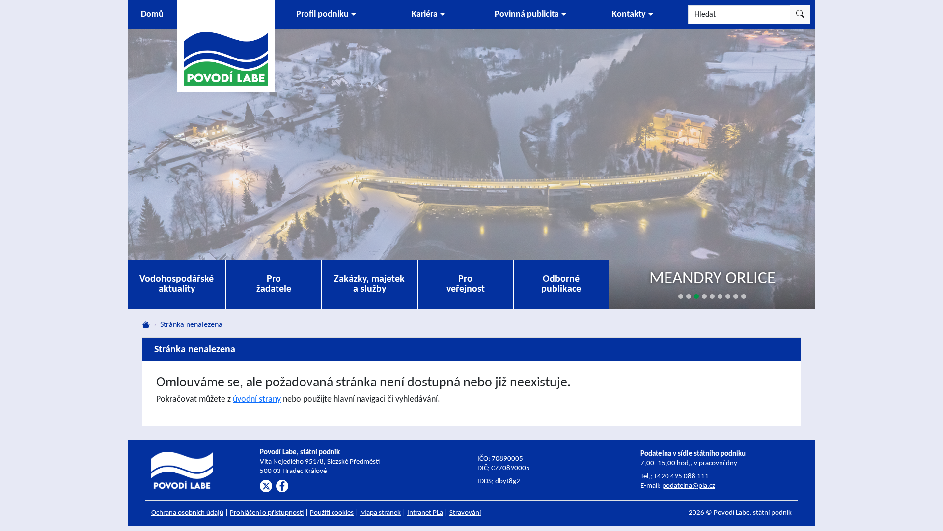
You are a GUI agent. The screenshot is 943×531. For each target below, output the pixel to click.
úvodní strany (257, 399)
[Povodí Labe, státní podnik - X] (266, 486)
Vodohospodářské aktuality (176, 284)
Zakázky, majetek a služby (369, 284)
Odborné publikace (561, 284)
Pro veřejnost (465, 284)
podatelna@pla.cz (688, 486)
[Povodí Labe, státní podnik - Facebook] (282, 486)
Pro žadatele (273, 284)
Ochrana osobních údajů (187, 513)
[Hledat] (800, 14)
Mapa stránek (380, 513)
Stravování (465, 513)
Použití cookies (332, 513)
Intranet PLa (425, 513)
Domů (152, 14)
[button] (326, 14)
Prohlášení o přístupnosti (267, 513)
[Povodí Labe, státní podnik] (226, 45)
